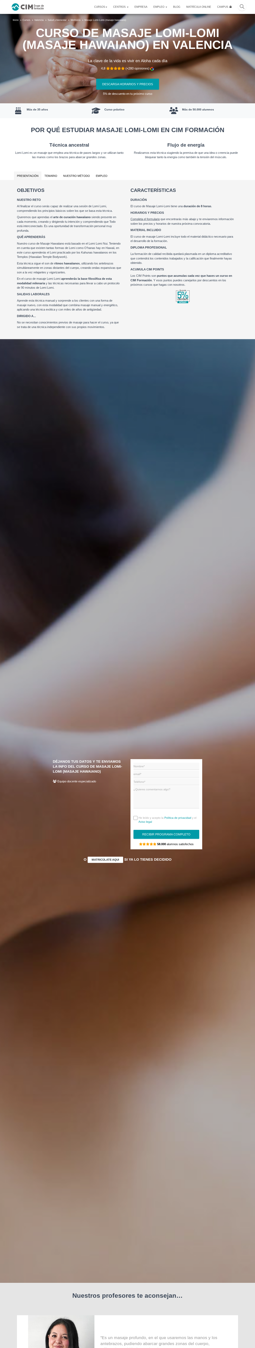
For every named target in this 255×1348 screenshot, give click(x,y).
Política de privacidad (177, 817)
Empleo (159, 6)
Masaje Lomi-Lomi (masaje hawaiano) (105, 20)
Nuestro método (76, 175)
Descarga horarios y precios (127, 84)
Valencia (39, 20)
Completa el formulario (145, 219)
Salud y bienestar (57, 20)
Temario (50, 175)
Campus (223, 6)
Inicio (16, 20)
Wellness (75, 20)
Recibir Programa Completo (166, 834)
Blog (176, 6)
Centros (120, 6)
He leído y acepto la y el (167, 819)
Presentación (27, 175)
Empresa (140, 6)
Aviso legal (145, 821)
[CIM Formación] (27, 7)
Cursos (99, 6)
